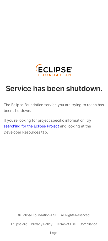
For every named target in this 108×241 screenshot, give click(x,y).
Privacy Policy (41, 224)
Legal (54, 233)
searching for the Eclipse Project (31, 126)
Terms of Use (66, 224)
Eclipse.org (19, 224)
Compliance (88, 224)
